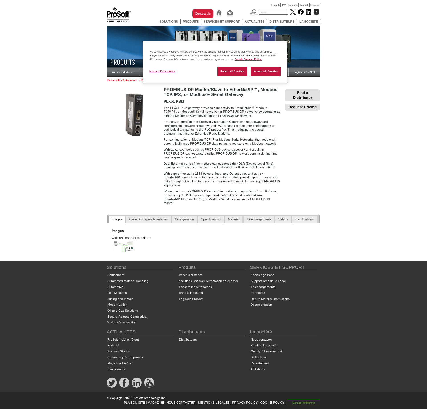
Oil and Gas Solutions (122, 310)
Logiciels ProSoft (304, 72)
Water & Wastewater (121, 322)
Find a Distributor (302, 95)
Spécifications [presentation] (211, 219)
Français (293, 5)
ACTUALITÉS (254, 21)
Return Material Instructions (270, 299)
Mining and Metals (120, 299)
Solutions (169, 21)
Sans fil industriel (191, 292)
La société (308, 21)
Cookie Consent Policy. (248, 59)
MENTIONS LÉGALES (214, 402)
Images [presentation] (117, 219)
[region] (215, 62)
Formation (258, 292)
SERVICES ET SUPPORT (222, 21)
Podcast (113, 345)
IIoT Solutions (117, 292)
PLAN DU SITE (134, 402)
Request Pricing (302, 107)
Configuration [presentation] (184, 219)
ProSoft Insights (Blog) (123, 339)
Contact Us (203, 13)
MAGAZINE (156, 402)
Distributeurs (281, 21)
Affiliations (258, 369)
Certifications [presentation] (304, 219)
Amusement (115, 275)
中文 (284, 5)
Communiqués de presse (125, 357)
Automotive (115, 287)
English (275, 5)
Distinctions (259, 357)
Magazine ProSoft (120, 363)
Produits (191, 21)
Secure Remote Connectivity (127, 316)
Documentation (261, 304)
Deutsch (304, 5)
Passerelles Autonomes (122, 80)
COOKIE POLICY (272, 402)
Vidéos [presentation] (283, 219)
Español (314, 5)
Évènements (116, 369)
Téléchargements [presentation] (259, 219)
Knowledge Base (262, 275)
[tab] (116, 219)
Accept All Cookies (265, 71)
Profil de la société (263, 345)
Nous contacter (261, 339)
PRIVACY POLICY (245, 402)
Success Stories (118, 351)
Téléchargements (263, 287)
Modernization (117, 304)
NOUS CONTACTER (181, 402)
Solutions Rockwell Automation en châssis (208, 281)
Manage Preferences (162, 71)
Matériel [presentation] (233, 219)
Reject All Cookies (232, 71)
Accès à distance (123, 72)
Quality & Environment (266, 351)
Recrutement (260, 363)
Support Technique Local (268, 281)
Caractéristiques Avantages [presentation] (148, 219)
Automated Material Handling (127, 281)
